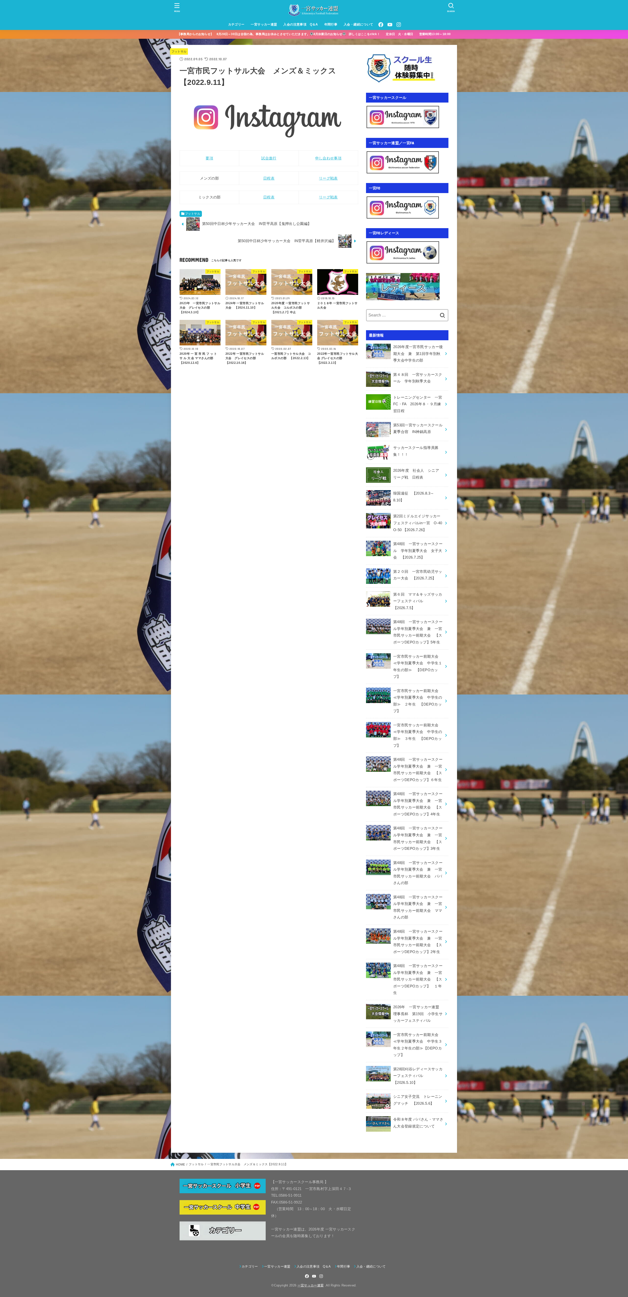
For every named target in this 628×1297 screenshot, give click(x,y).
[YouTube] (389, 24)
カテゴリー (236, 24)
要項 (209, 158)
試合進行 (268, 158)
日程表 (269, 178)
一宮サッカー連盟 (264, 24)
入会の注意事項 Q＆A (300, 24)
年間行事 (331, 24)
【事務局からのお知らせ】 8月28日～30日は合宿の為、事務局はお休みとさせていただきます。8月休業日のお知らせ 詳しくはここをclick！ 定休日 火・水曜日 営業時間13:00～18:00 (317, 34)
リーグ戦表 (328, 178)
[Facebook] (380, 24)
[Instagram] (398, 24)
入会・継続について (358, 24)
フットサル (179, 51)
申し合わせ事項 (328, 158)
